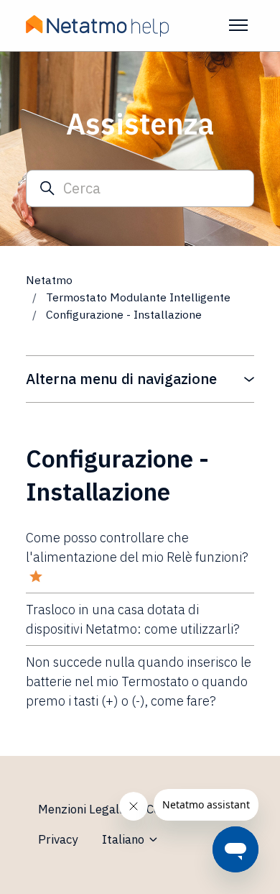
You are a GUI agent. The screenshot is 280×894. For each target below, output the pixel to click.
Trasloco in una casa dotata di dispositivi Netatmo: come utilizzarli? (133, 619)
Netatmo (49, 280)
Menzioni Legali (80, 809)
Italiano (124, 839)
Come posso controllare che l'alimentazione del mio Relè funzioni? (137, 547)
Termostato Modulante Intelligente (138, 297)
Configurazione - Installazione (124, 314)
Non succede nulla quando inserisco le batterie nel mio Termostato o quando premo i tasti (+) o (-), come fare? (138, 681)
